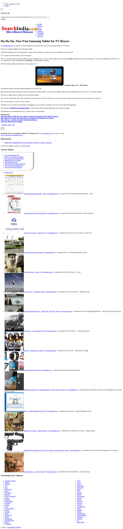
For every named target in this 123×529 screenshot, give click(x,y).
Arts (6, 486)
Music (79, 489)
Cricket (7, 498)
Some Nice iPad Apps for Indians (11, 121)
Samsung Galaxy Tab (8, 125)
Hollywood (8, 515)
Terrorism (80, 517)
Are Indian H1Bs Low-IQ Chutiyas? (35, 213)
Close (3, 19)
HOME (39, 24)
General (7, 512)
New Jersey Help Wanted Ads (14, 165)
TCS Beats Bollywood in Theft (33, 252)
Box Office (8, 493)
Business (7, 494)
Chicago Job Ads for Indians (13, 167)
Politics (79, 500)
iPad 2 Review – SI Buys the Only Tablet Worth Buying (19, 120)
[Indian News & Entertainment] (19, 34)
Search (7, 6)
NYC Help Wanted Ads (12, 155)
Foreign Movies (9, 508)
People (79, 494)
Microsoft (80, 488)
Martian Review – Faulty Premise (34, 472)
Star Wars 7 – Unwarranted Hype (34, 331)
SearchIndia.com (8, 46)
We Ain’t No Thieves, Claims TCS (34, 233)
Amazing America (10, 481)
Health (7, 513)
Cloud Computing (10, 496)
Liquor (79, 484)
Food (6, 507)
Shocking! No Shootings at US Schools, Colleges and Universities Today (46, 450)
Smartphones (81, 507)
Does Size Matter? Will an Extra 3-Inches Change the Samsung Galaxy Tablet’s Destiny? (29, 116)
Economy (7, 503)
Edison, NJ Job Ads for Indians (14, 157)
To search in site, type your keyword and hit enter (16, 17)
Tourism (79, 519)
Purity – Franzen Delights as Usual (34, 411)
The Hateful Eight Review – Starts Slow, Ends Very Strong (42, 311)
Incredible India (9, 520)
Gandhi (7, 510)
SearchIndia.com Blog (13, 527)
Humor (7, 517)
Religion (79, 501)
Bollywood (8, 489)
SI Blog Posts (9, 172)
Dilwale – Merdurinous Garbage (34, 350)
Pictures (79, 498)
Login (28, 146)
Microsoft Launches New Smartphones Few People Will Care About (44, 390)
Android (7, 484)
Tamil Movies (81, 513)
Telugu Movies (81, 515)
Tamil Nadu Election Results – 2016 (35, 194)
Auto (6, 488)
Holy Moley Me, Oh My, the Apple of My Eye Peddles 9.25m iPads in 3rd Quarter (27, 118)
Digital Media (9, 501)
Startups (79, 510)
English (7, 505)
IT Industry (8, 524)
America (7, 482)
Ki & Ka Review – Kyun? (32, 272)
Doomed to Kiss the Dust (31, 370)
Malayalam (80, 486)
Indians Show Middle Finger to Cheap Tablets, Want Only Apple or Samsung (28, 142)
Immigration (8, 519)
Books (7, 491)
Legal (79, 481)
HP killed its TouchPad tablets (19, 108)
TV (78, 520)
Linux (79, 482)
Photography (81, 496)
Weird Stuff (80, 522)
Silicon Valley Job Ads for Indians (15, 164)
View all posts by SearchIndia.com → (12, 135)
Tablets (79, 512)
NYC (78, 491)
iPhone (7, 522)
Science (79, 505)
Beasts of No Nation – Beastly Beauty (35, 431)
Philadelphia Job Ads (11, 162)
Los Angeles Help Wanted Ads (14, 159)
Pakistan (79, 493)
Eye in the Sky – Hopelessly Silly (34, 292)
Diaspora (7, 500)
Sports (79, 508)
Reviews (79, 503)
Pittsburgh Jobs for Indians (13, 160)
